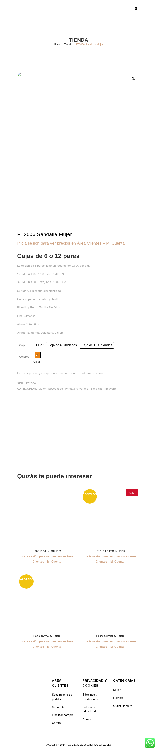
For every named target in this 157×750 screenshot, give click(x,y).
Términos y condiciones (90, 697)
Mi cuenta (58, 707)
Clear (36, 361)
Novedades (55, 388)
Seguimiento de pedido (62, 697)
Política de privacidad (89, 709)
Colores (24, 356)
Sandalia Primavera (103, 388)
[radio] (39, 345)
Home (57, 44)
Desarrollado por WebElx (97, 744)
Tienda (68, 44)
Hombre (118, 697)
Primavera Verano (76, 388)
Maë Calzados (74, 744)
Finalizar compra (63, 715)
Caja (22, 345)
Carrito (56, 722)
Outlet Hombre (122, 705)
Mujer (42, 388)
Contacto (88, 719)
